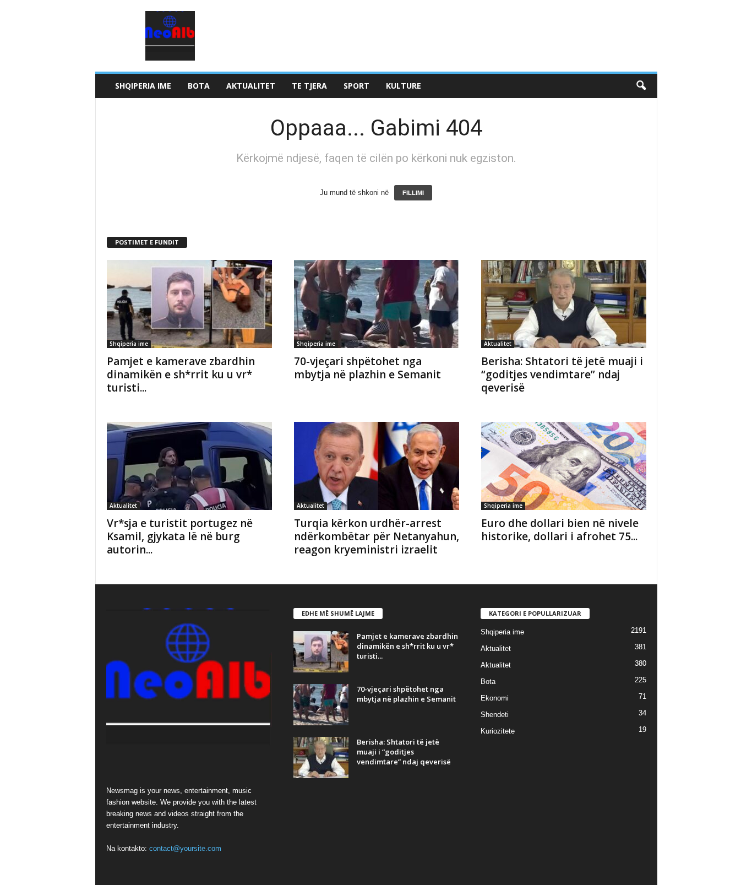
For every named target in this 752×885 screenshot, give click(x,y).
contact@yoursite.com (185, 848)
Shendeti (495, 714)
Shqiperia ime (143, 85)
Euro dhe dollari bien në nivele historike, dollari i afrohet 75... (560, 530)
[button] (641, 86)
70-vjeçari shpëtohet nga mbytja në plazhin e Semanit (367, 368)
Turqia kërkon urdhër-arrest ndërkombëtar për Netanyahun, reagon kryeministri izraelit (376, 536)
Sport (356, 85)
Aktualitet (250, 85)
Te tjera (309, 85)
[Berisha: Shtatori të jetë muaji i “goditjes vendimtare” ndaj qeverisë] (563, 304)
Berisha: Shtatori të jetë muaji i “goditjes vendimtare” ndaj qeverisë (562, 374)
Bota (199, 85)
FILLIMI (413, 192)
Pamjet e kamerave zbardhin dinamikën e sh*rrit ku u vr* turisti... (181, 374)
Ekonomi (495, 698)
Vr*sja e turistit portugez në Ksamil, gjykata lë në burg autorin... (180, 536)
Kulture (403, 85)
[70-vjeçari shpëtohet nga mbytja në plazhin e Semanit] (376, 304)
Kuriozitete (498, 731)
